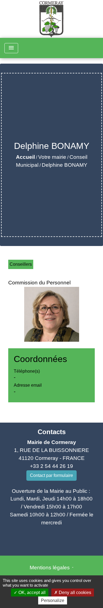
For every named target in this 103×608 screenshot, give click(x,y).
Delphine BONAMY (64, 165)
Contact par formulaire (51, 475)
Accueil (25, 157)
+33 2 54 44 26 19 (51, 466)
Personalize (52, 600)
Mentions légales (50, 567)
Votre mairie (52, 157)
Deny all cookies (74, 592)
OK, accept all (31, 592)
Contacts (52, 432)
